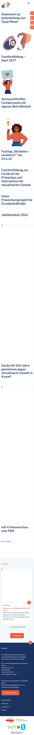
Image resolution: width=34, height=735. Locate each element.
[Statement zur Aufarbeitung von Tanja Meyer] (29, 602)
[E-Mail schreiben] (32, 18)
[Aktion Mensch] (9, 720)
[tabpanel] (17, 596)
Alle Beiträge (17, 635)
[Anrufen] (32, 13)
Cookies (3, 710)
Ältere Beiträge (6, 541)
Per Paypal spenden (10, 693)
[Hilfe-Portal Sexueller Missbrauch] (21, 720)
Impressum (4, 703)
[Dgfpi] (14, 727)
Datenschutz (5, 707)
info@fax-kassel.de (11, 674)
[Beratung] (32, 23)
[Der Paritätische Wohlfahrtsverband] (17, 732)
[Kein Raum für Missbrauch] (23, 727)
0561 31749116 (9, 672)
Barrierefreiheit (6, 700)
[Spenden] (32, 27)
